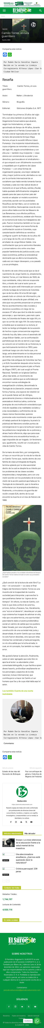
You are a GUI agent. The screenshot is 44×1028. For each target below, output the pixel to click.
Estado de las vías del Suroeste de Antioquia (11, 772)
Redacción (22, 801)
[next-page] (7, 880)
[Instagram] (17, 822)
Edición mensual (33, 1016)
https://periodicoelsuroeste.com (22, 804)
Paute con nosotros (19, 1016)
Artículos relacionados (13, 833)
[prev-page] (4, 880)
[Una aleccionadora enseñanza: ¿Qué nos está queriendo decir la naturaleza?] (8, 857)
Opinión (4, 29)
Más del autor (30, 833)
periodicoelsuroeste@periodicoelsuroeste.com (22, 990)
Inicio (3, 16)
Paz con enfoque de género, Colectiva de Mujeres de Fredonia (33, 774)
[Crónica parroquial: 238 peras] (8, 871)
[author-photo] (22, 798)
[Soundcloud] (22, 822)
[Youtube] (32, 822)
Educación (6, 846)
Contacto (22, 1018)
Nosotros (6, 1016)
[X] (27, 822)
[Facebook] (12, 822)
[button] (4, 10)
